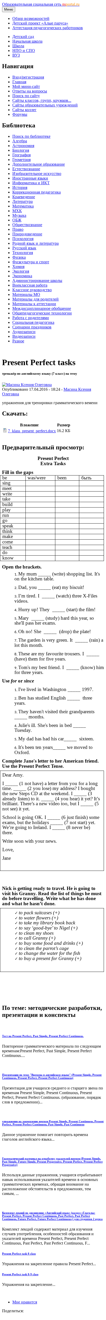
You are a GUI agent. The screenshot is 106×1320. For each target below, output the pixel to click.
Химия (18, 266)
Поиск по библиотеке (31, 136)
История (19, 187)
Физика (19, 257)
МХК (17, 211)
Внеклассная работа (29, 285)
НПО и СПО (23, 50)
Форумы (19, 114)
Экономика (22, 276)
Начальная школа (27, 41)
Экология (20, 271)
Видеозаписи (24, 336)
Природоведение (27, 234)
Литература (22, 201)
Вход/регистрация (28, 77)
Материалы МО (26, 294)
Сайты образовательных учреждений (45, 105)
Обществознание (27, 224)
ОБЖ (16, 220)
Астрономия (23, 145)
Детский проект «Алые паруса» (40, 23)
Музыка (19, 215)
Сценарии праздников (31, 327)
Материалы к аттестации (34, 304)
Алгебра (19, 141)
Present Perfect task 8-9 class (20, 1274)
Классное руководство (32, 290)
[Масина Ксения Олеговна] (27, 384)
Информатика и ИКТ (31, 183)
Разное (18, 341)
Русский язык (24, 248)
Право (17, 229)
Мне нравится (24, 1302)
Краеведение (23, 197)
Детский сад (23, 36)
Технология (22, 252)
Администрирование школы (37, 280)
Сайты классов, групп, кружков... (41, 100)
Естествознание (26, 169)
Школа (18, 46)
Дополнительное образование (38, 164)
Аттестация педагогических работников (47, 28)
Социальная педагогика (33, 322)
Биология (20, 150)
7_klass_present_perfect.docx (32, 431)
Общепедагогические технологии (42, 313)
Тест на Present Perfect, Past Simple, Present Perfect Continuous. (43, 1036)
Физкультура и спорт (30, 262)
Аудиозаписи (24, 331)
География (21, 155)
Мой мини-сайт (26, 86)
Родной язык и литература (35, 243)
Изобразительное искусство (36, 173)
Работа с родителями (30, 318)
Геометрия (21, 159)
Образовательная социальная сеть (41, 4)
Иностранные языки (30, 178)
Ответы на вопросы (29, 91)
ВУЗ (16, 55)
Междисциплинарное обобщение (41, 308)
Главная (19, 82)
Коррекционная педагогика (36, 192)
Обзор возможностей (30, 18)
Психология (22, 238)
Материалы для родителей (35, 299)
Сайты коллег (24, 110)
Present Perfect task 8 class (19, 1253)
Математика (23, 206)
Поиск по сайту (26, 96)
